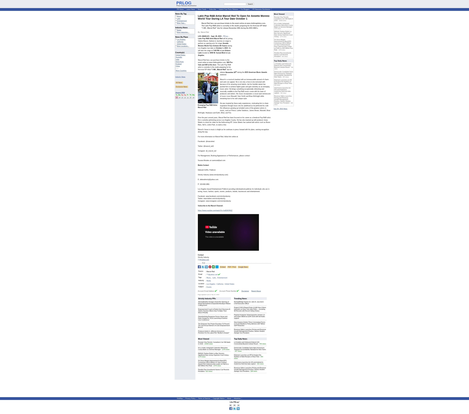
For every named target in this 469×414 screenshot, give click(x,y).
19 (193, 97)
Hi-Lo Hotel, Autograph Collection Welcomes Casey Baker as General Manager (213, 348)
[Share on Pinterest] (209, 266)
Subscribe (212, 9)
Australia (179, 57)
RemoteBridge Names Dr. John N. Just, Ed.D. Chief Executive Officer (249, 302)
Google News (243, 267)
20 (190, 97)
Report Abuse (256, 291)
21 (188, 97)
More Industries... (183, 32)
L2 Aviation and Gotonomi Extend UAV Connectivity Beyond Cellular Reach (246, 343)
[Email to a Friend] (217, 266)
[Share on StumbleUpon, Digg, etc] (213, 266)
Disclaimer (245, 291)
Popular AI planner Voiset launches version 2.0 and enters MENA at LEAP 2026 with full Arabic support (249, 316)
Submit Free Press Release (228, 9)
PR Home (180, 9)
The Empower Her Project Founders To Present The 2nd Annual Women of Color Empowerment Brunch (214, 325)
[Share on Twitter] (202, 266)
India (177, 59)
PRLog (225, 36)
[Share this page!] (234, 409)
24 (179, 97)
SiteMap (180, 398)
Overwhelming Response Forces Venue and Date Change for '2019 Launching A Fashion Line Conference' (212, 318)
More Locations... (183, 46)
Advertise (237, 398)
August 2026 (180, 93)
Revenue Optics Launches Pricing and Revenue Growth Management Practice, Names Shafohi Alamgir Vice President (250, 331)
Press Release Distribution (186, 6)
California (180, 42)
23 (182, 97)
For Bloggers (245, 9)
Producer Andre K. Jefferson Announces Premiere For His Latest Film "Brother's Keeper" (213, 332)
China (178, 66)
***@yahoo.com (203, 260)
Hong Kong (180, 62)
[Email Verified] (219, 274)
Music (179, 16)
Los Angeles (181, 39)
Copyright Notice (218, 398)
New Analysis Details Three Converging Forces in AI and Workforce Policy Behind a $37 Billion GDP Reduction (249, 323)
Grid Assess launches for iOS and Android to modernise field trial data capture (248, 363)
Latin (178, 19)
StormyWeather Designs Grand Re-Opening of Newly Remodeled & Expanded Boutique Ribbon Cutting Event (214, 303)
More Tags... (181, 23)
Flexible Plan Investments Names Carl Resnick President (282, 54)
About (229, 398)
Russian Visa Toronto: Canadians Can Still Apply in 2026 (283, 18)
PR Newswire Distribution (261, 9)
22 (185, 97)
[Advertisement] (252, 53)
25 (177, 97)
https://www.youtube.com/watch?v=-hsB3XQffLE (215, 210)
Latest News (190, 9)
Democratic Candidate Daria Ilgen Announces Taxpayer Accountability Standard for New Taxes (250, 348)
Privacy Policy (190, 398)
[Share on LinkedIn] (206, 266)
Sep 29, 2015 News (280, 109)
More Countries (181, 71)
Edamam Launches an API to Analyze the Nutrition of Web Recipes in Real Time (247, 356)
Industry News (180, 77)
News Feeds (202, 9)
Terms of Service (204, 398)
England (178, 64)
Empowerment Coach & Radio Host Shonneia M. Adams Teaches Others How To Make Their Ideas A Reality (214, 310)
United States (181, 44)
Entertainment (182, 21)
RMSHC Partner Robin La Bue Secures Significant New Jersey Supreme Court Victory (213, 354)
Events (209, 287)
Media (179, 30)
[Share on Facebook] (199, 266)
